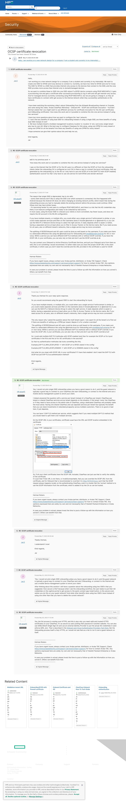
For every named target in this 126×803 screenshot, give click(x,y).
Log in (65, 8)
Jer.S (16, 81)
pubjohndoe (13, 690)
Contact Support (69, 770)
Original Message (39, 369)
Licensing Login (69, 779)
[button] (82, 785)
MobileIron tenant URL (15, 687)
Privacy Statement (72, 789)
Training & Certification (71, 773)
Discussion (25, 34)
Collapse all (96, 46)
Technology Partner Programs (101, 776)
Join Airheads (65, 13)
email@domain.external (95, 234)
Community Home (11, 34)
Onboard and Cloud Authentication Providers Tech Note (88, 628)
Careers (37, 770)
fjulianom (35, 692)
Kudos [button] (114, 69)
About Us (38, 767)
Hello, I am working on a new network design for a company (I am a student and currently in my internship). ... (59, 60)
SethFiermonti (82, 692)
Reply (104, 75)
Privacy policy (39, 779)
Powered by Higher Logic (91, 799)
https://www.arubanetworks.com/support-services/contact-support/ (55, 263)
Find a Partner (96, 767)
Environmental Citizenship (43, 776)
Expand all (86, 46)
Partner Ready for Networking (102, 773)
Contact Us (39, 773)
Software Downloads (70, 776)
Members (39, 34)
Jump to (91, 51)
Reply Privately (112, 75)
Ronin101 (58, 692)
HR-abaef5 (17, 199)
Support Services (69, 767)
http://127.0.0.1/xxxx (90, 481)
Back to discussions (16, 47)
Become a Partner (98, 770)
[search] (32, 7)
